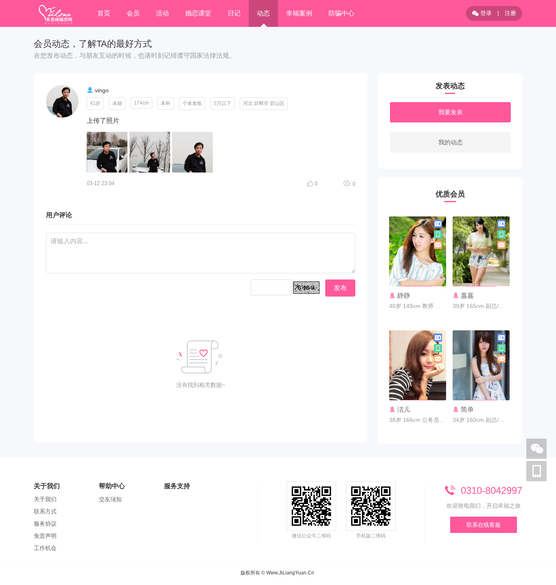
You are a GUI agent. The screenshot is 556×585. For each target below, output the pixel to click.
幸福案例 (299, 13)
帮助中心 (112, 485)
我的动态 (450, 142)
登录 (485, 13)
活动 (162, 13)
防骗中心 (341, 13)
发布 (340, 287)
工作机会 (45, 548)
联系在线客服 (483, 525)
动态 (263, 13)
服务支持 (177, 485)
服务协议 (45, 523)
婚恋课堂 (198, 13)
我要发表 (450, 112)
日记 (234, 13)
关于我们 (47, 485)
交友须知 (110, 499)
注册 (510, 13)
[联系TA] (417, 270)
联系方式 (45, 511)
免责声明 (45, 536)
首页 (103, 13)
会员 (133, 13)
